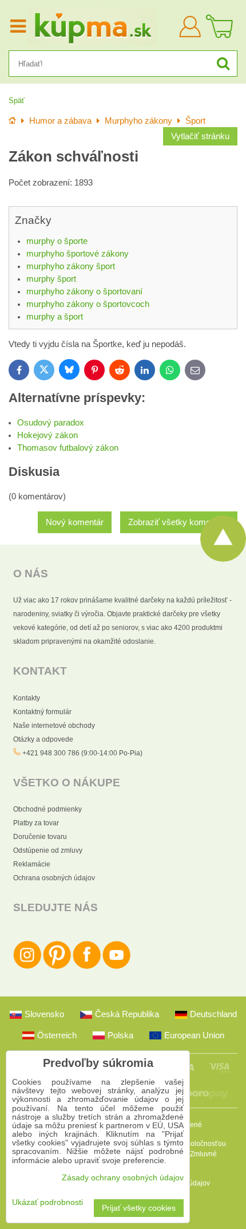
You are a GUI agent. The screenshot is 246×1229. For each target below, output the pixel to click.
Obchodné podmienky (47, 809)
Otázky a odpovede (43, 739)
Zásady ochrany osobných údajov (123, 1177)
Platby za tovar (36, 823)
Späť (17, 100)
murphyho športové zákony (77, 253)
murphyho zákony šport (70, 266)
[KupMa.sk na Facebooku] (87, 967)
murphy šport (51, 278)
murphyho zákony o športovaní (84, 291)
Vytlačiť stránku (200, 136)
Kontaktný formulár (42, 712)
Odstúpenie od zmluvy (47, 850)
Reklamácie (31, 864)
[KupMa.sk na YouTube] (116, 967)
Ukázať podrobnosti (47, 1202)
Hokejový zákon (47, 435)
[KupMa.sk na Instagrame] (27, 967)
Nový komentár (75, 522)
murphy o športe (57, 241)
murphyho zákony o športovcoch (87, 304)
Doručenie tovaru (40, 837)
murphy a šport (54, 316)
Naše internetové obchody (54, 726)
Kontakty (26, 698)
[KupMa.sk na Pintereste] (57, 967)
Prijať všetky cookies (139, 1208)
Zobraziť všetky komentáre (178, 522)
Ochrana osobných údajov (54, 878)
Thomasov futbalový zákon (67, 447)
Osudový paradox (50, 422)
